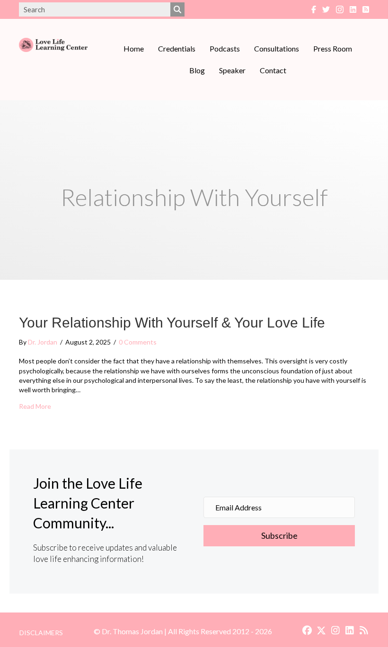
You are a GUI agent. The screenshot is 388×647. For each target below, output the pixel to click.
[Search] (177, 9)
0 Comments (138, 342)
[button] (279, 536)
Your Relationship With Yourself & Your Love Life (172, 322)
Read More (35, 406)
